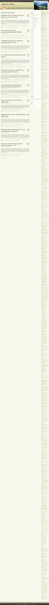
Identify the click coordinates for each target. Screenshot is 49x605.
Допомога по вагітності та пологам (44, 527)
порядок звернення (45, 583)
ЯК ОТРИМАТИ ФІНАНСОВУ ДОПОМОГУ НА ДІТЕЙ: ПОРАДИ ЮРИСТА (44, 331)
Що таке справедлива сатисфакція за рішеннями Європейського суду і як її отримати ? (44, 80)
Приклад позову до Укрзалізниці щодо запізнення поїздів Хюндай (44, 369)
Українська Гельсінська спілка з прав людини (35, 100)
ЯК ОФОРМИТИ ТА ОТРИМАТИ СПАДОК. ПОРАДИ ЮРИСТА (44, 282)
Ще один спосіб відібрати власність (44, 526)
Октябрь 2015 (32, 46)
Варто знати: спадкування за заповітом (44, 429)
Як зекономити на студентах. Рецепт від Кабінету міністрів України (44, 523)
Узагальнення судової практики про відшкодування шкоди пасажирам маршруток (44, 243)
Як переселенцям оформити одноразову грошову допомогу (44, 60)
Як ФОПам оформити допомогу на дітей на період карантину (44, 21)
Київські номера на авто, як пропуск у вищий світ (44, 532)
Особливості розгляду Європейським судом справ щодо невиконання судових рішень (44, 300)
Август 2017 (32, 37)
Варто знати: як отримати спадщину (44, 449)
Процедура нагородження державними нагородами (44, 135)
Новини (3, 27)
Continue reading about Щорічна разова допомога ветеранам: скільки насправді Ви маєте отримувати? (14, 138)
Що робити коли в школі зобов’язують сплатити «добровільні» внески (44, 324)
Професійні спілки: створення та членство (44, 200)
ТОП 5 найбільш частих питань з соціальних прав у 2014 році (44, 163)
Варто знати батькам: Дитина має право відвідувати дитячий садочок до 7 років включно (44, 390)
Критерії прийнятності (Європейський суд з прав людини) (44, 372)
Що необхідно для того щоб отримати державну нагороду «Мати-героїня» (44, 361)
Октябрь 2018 (32, 34)
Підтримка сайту (13, 1)
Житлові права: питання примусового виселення (44, 186)
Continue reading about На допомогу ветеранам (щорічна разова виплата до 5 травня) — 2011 (13, 153)
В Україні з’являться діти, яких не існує (44, 475)
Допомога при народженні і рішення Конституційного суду (44, 32)
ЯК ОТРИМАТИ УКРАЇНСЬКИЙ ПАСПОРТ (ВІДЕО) (44, 270)
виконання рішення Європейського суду (43, 558)
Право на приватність (34, 25)
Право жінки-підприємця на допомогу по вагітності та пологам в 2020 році (44, 55)
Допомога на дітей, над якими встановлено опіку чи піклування (44, 431)
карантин (43, 580)
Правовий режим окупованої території (44, 223)
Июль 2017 (32, 38)
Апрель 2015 (32, 49)
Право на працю (34, 24)
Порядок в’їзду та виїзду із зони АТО (44, 119)
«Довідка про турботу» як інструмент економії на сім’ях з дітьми (44, 289)
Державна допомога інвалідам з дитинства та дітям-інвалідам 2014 (44, 305)
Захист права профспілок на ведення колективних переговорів (44, 155)
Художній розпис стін (43, 478)
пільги (44, 590)
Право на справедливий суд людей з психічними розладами (44, 143)
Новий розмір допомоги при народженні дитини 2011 (44, 470)
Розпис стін (32, 97)
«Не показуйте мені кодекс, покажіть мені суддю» (44, 473)
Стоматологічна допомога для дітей (35, 98)
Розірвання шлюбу (43, 316)
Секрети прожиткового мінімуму (44, 544)
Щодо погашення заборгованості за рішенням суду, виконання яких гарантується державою (44, 137)
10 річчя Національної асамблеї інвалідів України (44, 419)
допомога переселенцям (44, 569)
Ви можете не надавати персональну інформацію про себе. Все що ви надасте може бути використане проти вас (44, 480)
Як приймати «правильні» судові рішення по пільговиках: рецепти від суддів (12, 70)
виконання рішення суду (44, 560)
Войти (31, 104)
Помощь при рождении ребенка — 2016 (44, 393)
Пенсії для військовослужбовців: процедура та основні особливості (43, 124)
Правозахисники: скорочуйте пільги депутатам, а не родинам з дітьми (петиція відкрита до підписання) (44, 215)
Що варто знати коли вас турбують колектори (44, 274)
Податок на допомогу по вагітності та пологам (44, 267)
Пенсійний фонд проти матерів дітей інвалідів (44, 484)
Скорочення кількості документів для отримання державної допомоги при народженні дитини (44, 278)
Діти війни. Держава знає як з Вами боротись (44, 466)
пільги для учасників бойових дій (44, 591)
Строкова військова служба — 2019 (44, 48)
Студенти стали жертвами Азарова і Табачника (44, 520)
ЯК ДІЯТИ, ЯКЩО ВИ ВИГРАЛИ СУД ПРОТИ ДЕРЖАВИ (44, 328)
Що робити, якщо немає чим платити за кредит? (44, 84)
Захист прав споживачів (35, 19)
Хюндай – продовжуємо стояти (44, 385)
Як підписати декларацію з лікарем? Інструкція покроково (44, 37)
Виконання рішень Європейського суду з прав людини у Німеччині (44, 93)
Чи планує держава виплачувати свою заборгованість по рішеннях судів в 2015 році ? (44, 149)
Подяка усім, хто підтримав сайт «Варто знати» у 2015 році (44, 70)
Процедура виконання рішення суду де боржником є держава (44, 343)
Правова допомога (20, 37)
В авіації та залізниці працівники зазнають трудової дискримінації (44, 307)
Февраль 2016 (32, 43)
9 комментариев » (17, 155)
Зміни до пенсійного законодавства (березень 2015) (44, 100)
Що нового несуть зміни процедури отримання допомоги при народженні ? (44, 153)
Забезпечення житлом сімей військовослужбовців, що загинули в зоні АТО (44, 175)
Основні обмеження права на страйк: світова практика (44, 147)
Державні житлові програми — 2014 (44, 220)
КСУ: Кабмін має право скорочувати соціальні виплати (44, 415)
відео (47, 563)
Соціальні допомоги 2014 (44, 364)
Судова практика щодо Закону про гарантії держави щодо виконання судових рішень (44, 188)
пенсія (43, 582)
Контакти (5, 1)
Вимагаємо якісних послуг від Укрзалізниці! (44, 383)
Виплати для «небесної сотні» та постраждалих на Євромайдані (44, 194)
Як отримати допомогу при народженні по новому (44, 206)
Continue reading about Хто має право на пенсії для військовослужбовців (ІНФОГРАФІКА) (13, 35)
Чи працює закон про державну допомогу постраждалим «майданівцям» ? (43, 159)
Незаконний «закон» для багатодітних (44, 24)
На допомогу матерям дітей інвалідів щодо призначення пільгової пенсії (44, 487)
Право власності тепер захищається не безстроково (44, 402)
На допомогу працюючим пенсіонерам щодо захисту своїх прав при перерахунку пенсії (44, 509)
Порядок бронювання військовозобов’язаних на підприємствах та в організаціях (44, 107)
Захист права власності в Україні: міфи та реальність (44, 287)
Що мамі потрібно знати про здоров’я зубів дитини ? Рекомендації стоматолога (44, 321)
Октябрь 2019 (32, 31)
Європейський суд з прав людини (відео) (44, 396)
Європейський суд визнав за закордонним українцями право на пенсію (12, 41)
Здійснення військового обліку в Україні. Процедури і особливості (44, 112)
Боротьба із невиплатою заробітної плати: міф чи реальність (44, 538)
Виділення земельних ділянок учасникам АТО (44, 168)
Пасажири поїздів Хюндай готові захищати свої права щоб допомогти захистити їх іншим (44, 366)
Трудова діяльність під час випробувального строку (44, 229)
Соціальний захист (18, 66)
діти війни (43, 579)
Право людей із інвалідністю (35, 21)
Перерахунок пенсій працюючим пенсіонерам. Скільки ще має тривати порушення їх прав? (44, 506)
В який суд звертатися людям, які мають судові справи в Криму (44, 246)
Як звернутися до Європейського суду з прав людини (44, 346)
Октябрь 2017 (32, 36)
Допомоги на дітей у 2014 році (44, 374)
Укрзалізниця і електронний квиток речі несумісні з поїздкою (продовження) (44, 405)
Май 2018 (32, 35)
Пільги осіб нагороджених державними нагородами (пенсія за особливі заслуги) (44, 141)
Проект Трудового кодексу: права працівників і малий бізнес (44, 489)
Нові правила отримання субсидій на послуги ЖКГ (44, 427)
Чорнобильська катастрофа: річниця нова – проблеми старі (44, 462)
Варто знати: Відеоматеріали (34, 15)
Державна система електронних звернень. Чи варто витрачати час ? (44, 310)
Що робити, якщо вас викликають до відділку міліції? (44, 534)
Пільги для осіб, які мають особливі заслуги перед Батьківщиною (44, 117)
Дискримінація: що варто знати (44, 127)
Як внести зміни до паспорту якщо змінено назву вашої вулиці (44, 42)
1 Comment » (16, 111)
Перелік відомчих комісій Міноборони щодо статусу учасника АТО (44, 165)
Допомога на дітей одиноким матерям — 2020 (44, 483)
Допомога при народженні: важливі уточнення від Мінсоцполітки (44, 248)
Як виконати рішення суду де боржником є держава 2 (44, 326)
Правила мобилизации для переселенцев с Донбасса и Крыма (44, 110)
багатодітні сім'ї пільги (44, 557)
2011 (42, 548)
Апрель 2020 (32, 30)
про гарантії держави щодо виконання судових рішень (44, 586)
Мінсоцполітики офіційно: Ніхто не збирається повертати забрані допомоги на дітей (44, 172)
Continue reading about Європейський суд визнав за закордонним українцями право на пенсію (13, 49)
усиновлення (42, 597)
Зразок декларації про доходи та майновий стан (44, 348)
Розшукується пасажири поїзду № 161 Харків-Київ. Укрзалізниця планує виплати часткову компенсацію (44, 380)
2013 (45, 548)
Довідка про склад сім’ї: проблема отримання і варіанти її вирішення (44, 334)
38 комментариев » (19, 51)
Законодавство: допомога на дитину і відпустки (44, 542)
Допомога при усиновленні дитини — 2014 (44, 435)
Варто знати (8, 4)
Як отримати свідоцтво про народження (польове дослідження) (44, 51)
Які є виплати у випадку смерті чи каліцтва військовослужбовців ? (44, 191)
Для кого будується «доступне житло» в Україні (44, 477)
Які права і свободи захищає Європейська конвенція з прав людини (44, 400)
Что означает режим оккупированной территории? (44, 222)
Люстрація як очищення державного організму (44, 264)
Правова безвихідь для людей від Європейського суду (44, 39)
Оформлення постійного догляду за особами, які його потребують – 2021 (44, 115)
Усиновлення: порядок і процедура (44, 302)
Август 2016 (32, 40)
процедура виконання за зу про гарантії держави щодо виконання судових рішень (44, 589)
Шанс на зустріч (33, 101)
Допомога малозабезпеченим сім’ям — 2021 (44, 450)
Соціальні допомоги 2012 (44, 413)
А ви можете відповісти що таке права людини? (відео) (44, 394)
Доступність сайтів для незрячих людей (44, 272)
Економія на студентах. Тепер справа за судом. (44, 519)
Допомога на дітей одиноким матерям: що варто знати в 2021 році (44, 66)
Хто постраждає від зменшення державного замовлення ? (44, 515)
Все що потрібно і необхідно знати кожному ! (19, 5)
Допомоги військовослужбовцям (6, 37)
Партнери (18, 1)
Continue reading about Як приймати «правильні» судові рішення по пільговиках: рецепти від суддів (14, 79)
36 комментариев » (17, 126)
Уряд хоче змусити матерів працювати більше (44, 503)
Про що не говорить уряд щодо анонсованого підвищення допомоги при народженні (44, 237)
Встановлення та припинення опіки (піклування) (44, 319)
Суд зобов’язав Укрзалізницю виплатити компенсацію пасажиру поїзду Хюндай (44, 284)
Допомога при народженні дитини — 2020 (44, 517)
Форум (9, 1)
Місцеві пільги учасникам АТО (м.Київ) (44, 88)
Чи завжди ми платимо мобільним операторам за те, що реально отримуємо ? (44, 440)
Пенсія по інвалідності (44, 128)
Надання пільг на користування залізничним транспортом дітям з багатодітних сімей (44, 312)
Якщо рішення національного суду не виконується (44, 464)
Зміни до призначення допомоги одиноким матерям (44, 417)
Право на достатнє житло (35, 22)
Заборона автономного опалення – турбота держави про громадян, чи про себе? (44, 294)
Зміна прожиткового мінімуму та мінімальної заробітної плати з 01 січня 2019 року (44, 63)
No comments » (24, 66)
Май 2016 (32, 42)
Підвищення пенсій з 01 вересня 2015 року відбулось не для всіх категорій (12, 16)
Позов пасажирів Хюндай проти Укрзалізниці (44, 315)
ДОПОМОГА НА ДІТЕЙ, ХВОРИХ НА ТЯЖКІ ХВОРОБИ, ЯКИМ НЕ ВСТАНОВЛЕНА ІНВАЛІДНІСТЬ (44, 29)
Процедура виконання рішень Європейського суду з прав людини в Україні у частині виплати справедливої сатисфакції (44, 233)
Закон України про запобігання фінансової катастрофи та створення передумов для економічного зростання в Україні (44, 262)
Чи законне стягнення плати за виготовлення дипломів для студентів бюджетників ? (44, 297)
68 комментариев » (14, 27)
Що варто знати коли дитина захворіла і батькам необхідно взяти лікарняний (44, 46)
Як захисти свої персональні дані (44, 145)
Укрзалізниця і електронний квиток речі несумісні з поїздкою (44, 407)
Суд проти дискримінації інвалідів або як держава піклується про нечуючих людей (44, 444)
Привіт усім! (42, 545)
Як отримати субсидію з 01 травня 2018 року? (44, 182)
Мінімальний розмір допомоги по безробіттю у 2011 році (44, 497)
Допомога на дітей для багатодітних (44, 26)
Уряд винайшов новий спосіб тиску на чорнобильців (44, 412)
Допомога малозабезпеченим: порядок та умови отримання (44, 96)
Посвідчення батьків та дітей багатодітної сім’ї (44, 359)
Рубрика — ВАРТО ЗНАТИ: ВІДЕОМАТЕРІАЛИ (44, 398)
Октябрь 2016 (32, 39)
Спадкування (33, 27)
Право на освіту (34, 23)
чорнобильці (44, 598)
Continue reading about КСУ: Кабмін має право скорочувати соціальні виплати (11, 64)
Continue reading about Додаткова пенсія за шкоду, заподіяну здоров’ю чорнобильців (12, 124)
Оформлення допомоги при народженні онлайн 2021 (44, 44)
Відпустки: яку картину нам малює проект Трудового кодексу (44, 499)
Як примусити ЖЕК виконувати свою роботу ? (44, 198)
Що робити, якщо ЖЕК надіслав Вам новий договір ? (44, 447)
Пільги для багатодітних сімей (44, 357)
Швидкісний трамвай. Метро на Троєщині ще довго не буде (44, 378)
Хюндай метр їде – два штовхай (44, 376)
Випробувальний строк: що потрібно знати (44, 471)
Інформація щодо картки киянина (44, 352)
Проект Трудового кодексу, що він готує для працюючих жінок (44, 494)
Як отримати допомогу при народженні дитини (44, 276)
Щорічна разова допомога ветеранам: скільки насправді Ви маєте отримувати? (13, 130)
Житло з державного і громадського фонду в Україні (44, 437)
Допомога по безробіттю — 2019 (44, 433)
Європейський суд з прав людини (35, 14)
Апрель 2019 (32, 32)
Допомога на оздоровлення (44, 40)
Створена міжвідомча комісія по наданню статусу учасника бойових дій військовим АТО (44, 180)
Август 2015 (32, 47)
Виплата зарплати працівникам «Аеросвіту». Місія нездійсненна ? (44, 336)
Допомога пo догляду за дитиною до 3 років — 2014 (44, 501)
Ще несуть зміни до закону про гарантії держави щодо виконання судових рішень (44, 292)
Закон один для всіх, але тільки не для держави (44, 540)
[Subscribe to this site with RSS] (4, 7)
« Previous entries (3, 158)
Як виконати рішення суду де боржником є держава (44, 341)
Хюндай (42, 554)
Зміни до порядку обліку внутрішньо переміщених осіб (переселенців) (44, 98)
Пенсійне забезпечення (7, 27)
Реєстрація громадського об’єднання (44, 210)
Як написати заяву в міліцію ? (44, 202)
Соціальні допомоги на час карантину (44, 23)
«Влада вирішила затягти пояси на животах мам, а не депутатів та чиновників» (44, 196)
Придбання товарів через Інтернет (44, 82)
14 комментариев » (26, 37)
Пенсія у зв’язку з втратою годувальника (44, 130)
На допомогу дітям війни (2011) (44, 468)
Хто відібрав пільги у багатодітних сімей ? (43, 536)
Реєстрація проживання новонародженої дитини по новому (44, 204)
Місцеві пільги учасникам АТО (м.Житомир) (44, 89)
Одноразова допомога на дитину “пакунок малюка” (44, 35)
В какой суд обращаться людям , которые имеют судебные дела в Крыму (44, 240)
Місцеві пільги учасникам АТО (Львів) (44, 91)
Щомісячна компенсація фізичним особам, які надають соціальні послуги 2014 (44, 355)
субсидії (45, 596)
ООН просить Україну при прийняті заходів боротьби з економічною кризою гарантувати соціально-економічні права (44, 226)
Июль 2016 (32, 41)
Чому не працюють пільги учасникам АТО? (44, 184)
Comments (32, 105)
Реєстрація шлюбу (43, 317)
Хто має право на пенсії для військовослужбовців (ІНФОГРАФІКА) (11, 31)
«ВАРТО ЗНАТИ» (43, 167)
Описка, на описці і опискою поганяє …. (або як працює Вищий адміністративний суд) (44, 387)
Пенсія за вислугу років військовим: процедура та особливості (44, 122)
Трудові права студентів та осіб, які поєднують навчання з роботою (44, 212)
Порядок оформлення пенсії (44, 524)
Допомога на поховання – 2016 (44, 460)
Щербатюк (44, 556)
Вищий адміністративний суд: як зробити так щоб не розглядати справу (44, 410)
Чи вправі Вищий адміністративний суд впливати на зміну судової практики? (11, 86)
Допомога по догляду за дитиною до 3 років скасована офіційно (44, 218)
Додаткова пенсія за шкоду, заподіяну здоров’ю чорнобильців (44, 453)
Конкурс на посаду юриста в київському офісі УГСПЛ (44, 68)
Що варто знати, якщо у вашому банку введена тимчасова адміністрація (44, 58)
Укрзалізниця (44, 553)
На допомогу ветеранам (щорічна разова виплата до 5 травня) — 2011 (11, 144)
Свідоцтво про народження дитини (44, 53)
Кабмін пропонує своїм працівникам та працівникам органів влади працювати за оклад (44, 132)
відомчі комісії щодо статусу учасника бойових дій (44, 564)
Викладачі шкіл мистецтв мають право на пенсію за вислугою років (44, 512)
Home (2, 1)
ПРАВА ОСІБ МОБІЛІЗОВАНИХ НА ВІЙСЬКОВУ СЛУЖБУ (44, 256)
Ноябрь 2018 (32, 33)
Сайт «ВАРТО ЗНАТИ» (44, 273)
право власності (46, 584)
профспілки (42, 587)
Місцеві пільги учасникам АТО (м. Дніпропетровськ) (44, 86)
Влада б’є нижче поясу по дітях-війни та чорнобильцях (44, 442)
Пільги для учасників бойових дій (43, 208)
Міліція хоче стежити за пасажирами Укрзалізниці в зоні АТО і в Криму (44, 177)
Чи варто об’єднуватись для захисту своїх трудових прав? (44, 157)
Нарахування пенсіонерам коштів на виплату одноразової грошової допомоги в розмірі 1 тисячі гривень (44, 17)
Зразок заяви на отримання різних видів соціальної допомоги (44, 350)
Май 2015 (32, 48)
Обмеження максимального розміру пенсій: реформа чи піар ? (44, 530)
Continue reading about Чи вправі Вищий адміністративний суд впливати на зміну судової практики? (14, 94)
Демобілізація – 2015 (43, 102)
